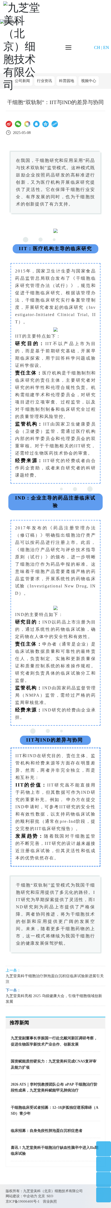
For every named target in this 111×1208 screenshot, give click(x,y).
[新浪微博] (9, 124)
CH (97, 47)
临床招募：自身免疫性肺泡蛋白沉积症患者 (46, 1131)
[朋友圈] (27, 124)
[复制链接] (54, 124)
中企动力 (30, 1196)
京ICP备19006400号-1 (23, 1201)
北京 (41, 1196)
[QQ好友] (36, 124)
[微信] (18, 124)
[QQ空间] (45, 124)
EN (106, 47)
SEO (50, 1196)
